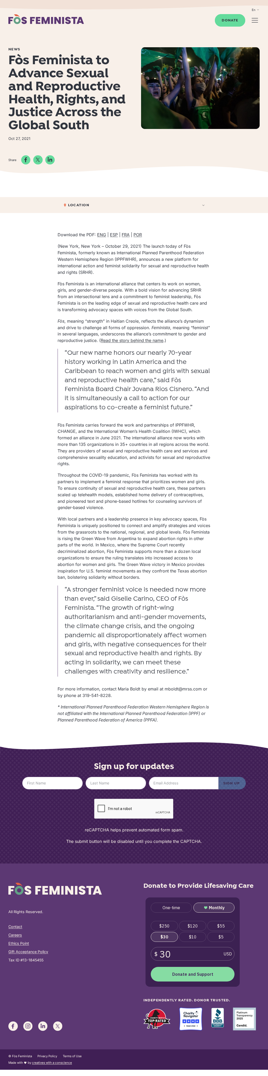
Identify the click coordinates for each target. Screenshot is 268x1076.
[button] (134, 205)
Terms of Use (72, 1056)
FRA (126, 234)
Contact (15, 926)
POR (137, 234)
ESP (114, 234)
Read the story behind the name (132, 340)
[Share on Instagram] (28, 1026)
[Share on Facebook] (26, 160)
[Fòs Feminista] (46, 19)
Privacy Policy (47, 1056)
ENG (101, 234)
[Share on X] (38, 160)
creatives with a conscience (52, 1063)
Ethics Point (18, 943)
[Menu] (255, 20)
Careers (15, 935)
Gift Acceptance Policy (28, 951)
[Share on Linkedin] (50, 160)
